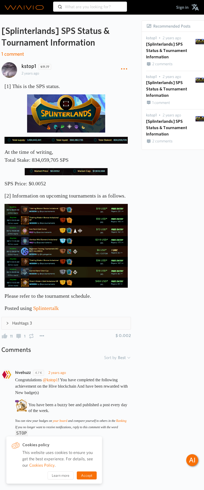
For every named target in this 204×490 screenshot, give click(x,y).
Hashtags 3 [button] (22, 323)
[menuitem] (182, 7)
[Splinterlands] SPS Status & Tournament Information (166, 50)
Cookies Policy (42, 465)
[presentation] (151, 38)
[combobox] (90, 4)
